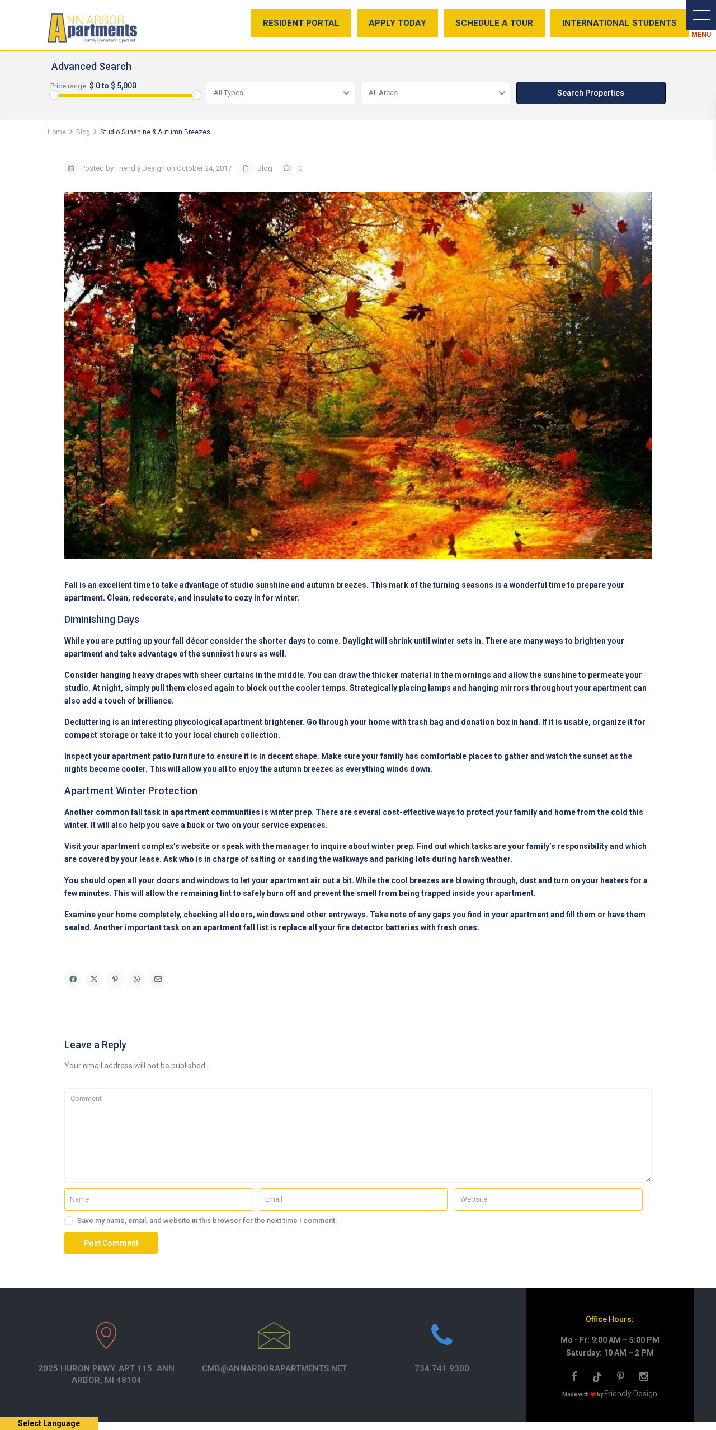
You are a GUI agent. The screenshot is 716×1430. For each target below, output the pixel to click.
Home (57, 132)
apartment (83, 653)
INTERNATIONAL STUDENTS (619, 23)
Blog (83, 132)
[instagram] (645, 1377)
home (126, 914)
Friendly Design (630, 1393)
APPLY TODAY (397, 23)
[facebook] (575, 1377)
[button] (701, 15)
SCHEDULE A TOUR (494, 23)
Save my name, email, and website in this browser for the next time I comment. (207, 1220)
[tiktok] (599, 1377)
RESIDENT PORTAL (301, 23)
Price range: (69, 86)
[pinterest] (622, 1377)
